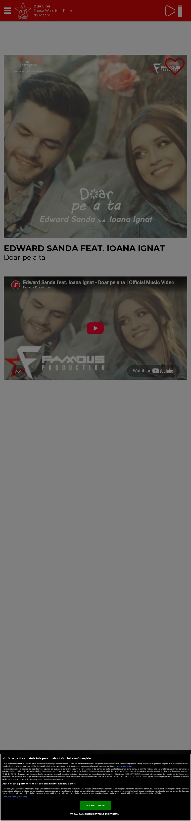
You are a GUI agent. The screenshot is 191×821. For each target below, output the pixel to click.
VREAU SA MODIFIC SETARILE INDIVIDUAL (94, 814)
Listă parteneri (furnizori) (14, 797)
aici (112, 774)
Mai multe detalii (124, 766)
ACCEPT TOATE (95, 805)
